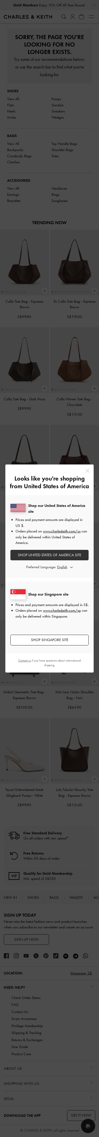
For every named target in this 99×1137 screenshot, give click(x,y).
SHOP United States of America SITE (49, 555)
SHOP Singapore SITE (49, 640)
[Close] (87, 470)
